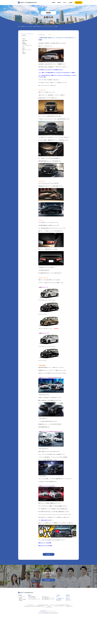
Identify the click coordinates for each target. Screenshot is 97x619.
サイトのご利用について (31, 605)
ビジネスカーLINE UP (32, 597)
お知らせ (24, 38)
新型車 (23, 42)
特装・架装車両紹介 (32, 596)
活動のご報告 (24, 40)
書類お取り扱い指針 (69, 606)
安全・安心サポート (45, 596)
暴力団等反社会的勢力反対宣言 (43, 605)
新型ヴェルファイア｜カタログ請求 (45, 545)
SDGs (57, 596)
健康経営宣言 (58, 599)
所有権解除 (49, 606)
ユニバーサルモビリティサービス (27, 46)
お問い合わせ (68, 599)
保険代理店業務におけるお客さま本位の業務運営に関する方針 (34, 606)
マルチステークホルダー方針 (58, 606)
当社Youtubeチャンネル (46, 520)
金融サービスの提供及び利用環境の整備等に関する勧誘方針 (60, 605)
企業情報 (20, 595)
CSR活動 (58, 595)
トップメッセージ (22, 596)
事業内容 (29, 595)
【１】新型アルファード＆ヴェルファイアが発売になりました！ (50, 69)
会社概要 (20, 600)
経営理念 (20, 597)
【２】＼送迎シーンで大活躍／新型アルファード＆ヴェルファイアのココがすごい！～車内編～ (56, 72)
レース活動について (60, 598)
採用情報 (67, 595)
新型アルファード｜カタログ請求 (44, 542)
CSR (23, 51)
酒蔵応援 (24, 52)
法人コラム (68, 596)
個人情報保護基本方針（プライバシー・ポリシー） (48, 611)
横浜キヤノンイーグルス (26, 49)
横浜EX (23, 48)
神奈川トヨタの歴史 (22, 599)
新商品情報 (24, 43)
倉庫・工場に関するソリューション (48, 599)
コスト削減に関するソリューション (48, 597)
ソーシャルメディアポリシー (48, 607)
